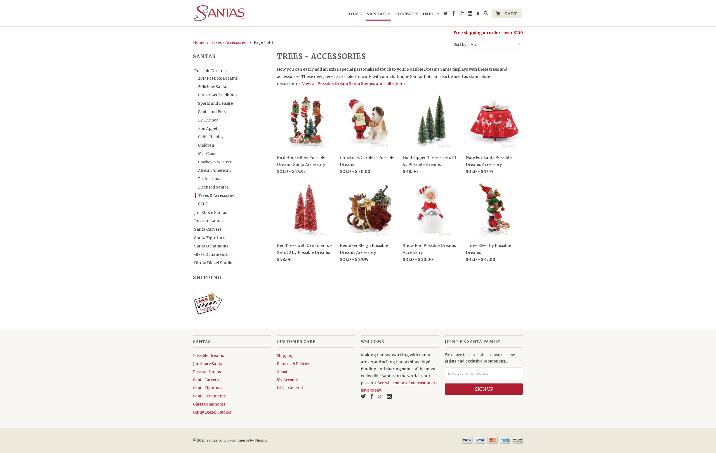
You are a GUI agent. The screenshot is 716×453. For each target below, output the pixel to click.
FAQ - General (290, 388)
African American (214, 170)
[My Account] (478, 14)
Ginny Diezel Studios (214, 262)
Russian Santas (208, 220)
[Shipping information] (230, 304)
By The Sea (208, 120)
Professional (210, 179)
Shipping (285, 355)
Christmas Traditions (217, 95)
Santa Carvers (208, 229)
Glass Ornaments (211, 254)
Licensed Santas (213, 187)
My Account (287, 380)
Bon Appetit (209, 128)
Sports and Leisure (215, 103)
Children (206, 145)
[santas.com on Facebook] (453, 14)
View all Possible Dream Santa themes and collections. (354, 83)
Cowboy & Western (215, 162)
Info (431, 13)
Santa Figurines (209, 237)
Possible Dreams (210, 70)
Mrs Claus (207, 153)
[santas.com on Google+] (462, 14)
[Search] (486, 14)
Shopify (261, 440)
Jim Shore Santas (210, 212)
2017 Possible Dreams (218, 78)
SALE (203, 204)
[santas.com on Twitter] (445, 14)
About (282, 371)
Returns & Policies (293, 363)
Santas (378, 13)
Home (354, 13)
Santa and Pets (212, 111)
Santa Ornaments (211, 246)
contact (406, 13)
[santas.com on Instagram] (470, 14)
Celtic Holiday (211, 137)
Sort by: (461, 44)
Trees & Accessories (216, 195)
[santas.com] (232, 13)
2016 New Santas (213, 86)
